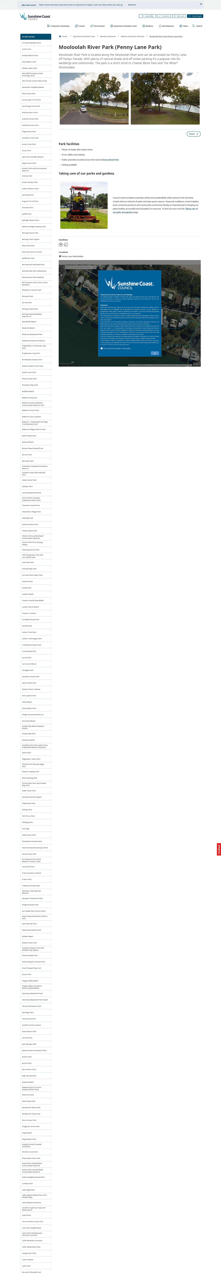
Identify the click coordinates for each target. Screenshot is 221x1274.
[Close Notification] (201, 4)
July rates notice (110, 5)
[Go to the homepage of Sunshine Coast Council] (52, 16)
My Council (180, 16)
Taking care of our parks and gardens (86, 173)
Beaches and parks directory (132, 36)
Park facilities (69, 144)
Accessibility (149, 16)
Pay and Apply (197, 16)
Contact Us (165, 16)
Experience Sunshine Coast (84, 36)
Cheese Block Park (110, 160)
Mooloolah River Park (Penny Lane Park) (166, 36)
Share (192, 133)
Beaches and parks (108, 36)
